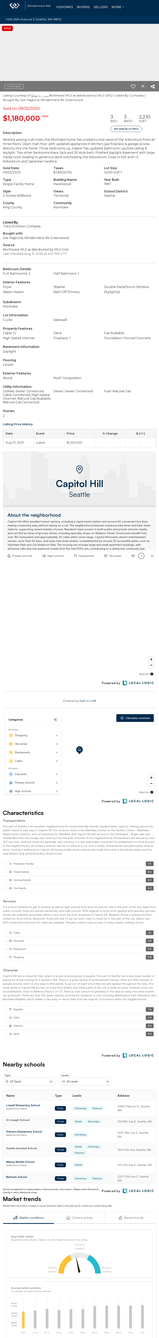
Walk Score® (87, 700)
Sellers (101, 7)
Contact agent (14, 86)
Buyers (83, 7)
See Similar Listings (126, 129)
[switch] (133, 86)
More (119, 10)
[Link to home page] (14, 8)
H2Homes (64, 7)
